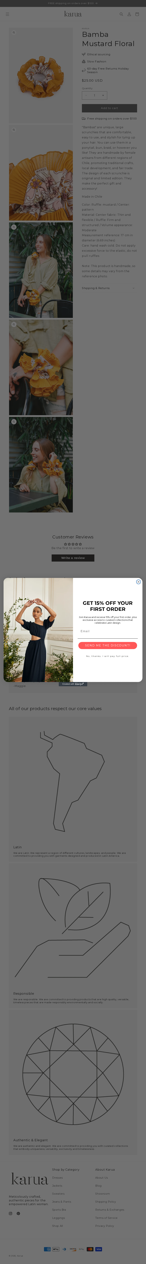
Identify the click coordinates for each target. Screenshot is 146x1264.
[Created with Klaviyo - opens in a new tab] (73, 684)
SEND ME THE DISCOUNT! (107, 645)
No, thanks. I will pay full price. (107, 656)
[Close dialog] (138, 582)
